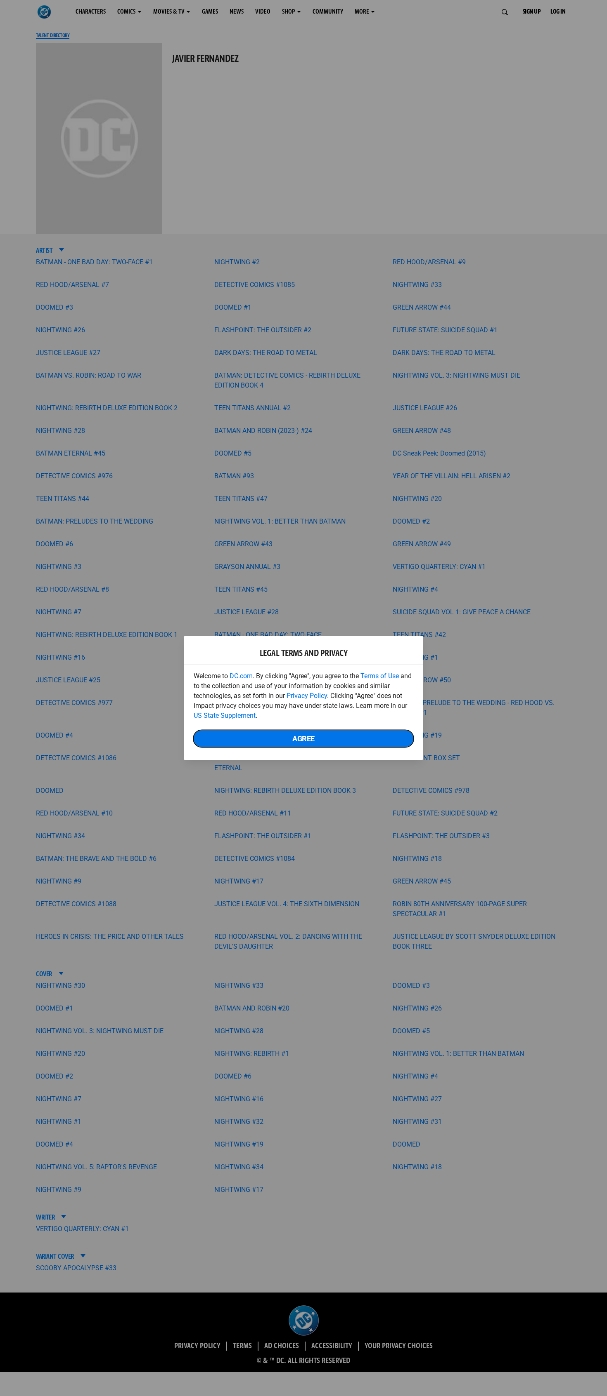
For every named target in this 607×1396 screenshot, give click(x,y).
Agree (303, 738)
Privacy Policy (307, 696)
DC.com (241, 676)
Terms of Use (379, 676)
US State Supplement (225, 715)
